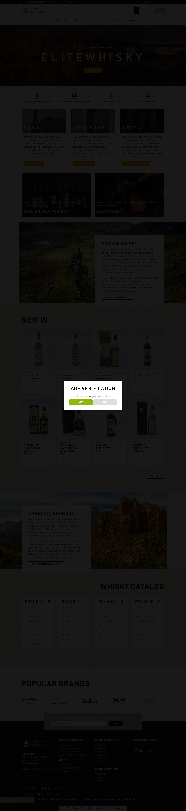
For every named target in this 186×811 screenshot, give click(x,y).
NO (105, 402)
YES (81, 402)
